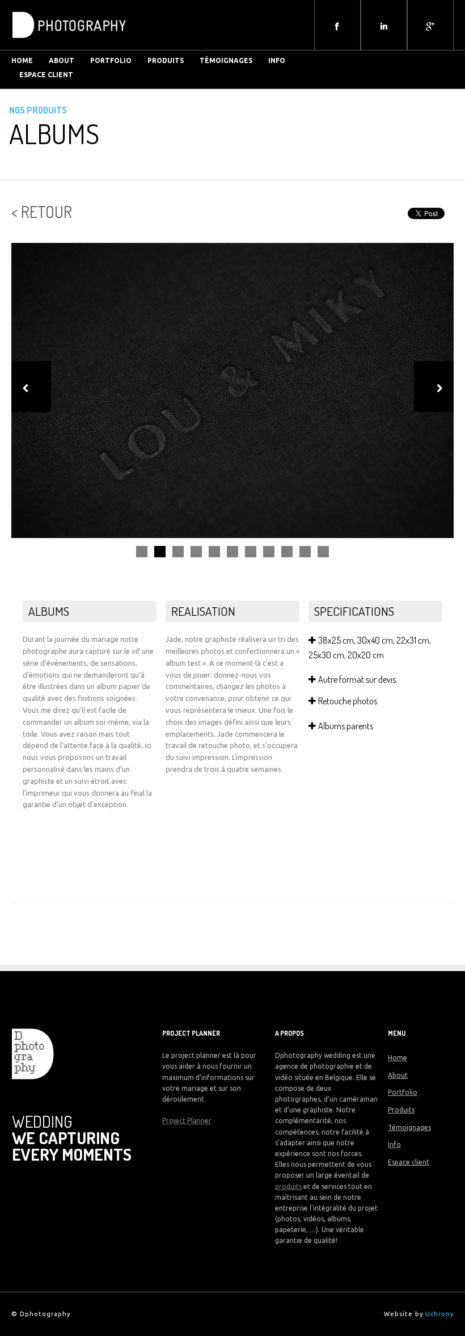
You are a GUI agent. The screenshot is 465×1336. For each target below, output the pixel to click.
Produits (165, 60)
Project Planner (187, 1120)
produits (288, 1186)
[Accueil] (69, 42)
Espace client (46, 74)
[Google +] (430, 26)
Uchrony (439, 1313)
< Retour (41, 211)
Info (276, 60)
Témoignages (226, 60)
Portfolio (111, 60)
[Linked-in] (384, 26)
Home (397, 1057)
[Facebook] (337, 26)
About (398, 1075)
